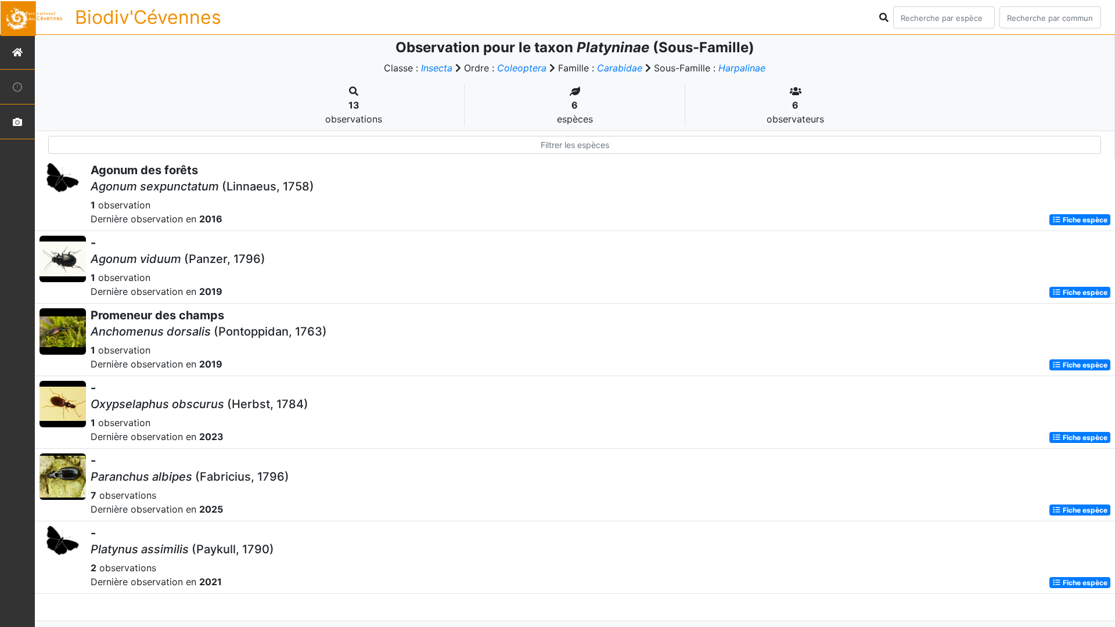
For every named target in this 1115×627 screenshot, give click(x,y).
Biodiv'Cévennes (148, 17)
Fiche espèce (1084, 219)
